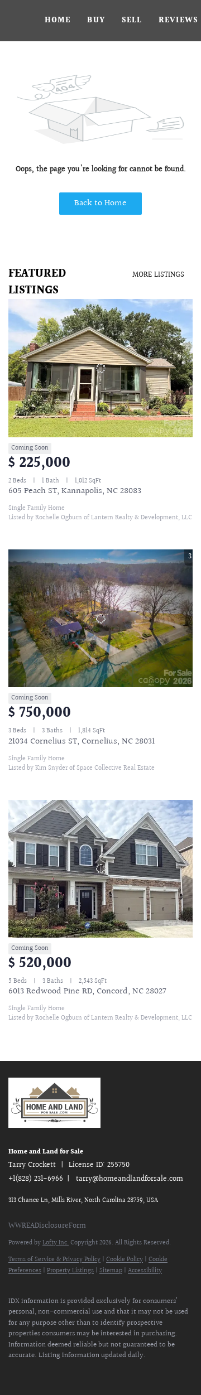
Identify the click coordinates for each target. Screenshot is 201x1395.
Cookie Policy (124, 1259)
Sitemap (110, 1271)
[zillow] (58, 1372)
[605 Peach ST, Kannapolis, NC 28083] (100, 368)
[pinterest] (148, 1372)
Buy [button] (95, 21)
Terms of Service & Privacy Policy (54, 1259)
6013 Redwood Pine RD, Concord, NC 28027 (87, 991)
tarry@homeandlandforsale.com (129, 1179)
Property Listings (70, 1271)
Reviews (178, 21)
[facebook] (14, 1372)
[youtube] (125, 1372)
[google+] (170, 1372)
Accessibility (145, 1271)
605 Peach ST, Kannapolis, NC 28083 (74, 491)
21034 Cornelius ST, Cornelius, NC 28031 (81, 742)
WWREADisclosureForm (47, 1226)
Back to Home (100, 203)
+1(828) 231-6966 (35, 1179)
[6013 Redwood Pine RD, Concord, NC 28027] (100, 869)
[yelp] (81, 1372)
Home (57, 21)
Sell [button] (132, 21)
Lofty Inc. (55, 1243)
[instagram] (103, 1372)
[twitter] (36, 1372)
